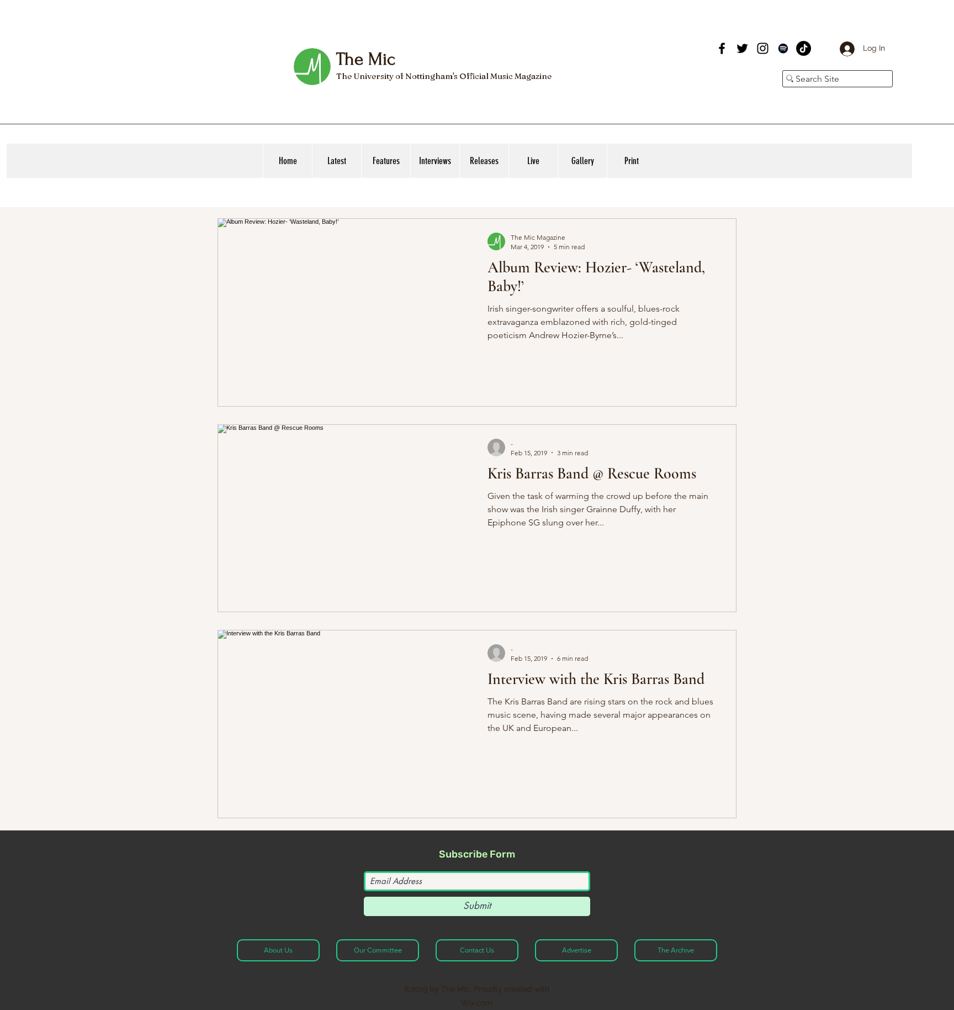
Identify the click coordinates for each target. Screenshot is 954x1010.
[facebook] (721, 48)
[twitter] (742, 48)
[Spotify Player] (630, 59)
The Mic (365, 59)
